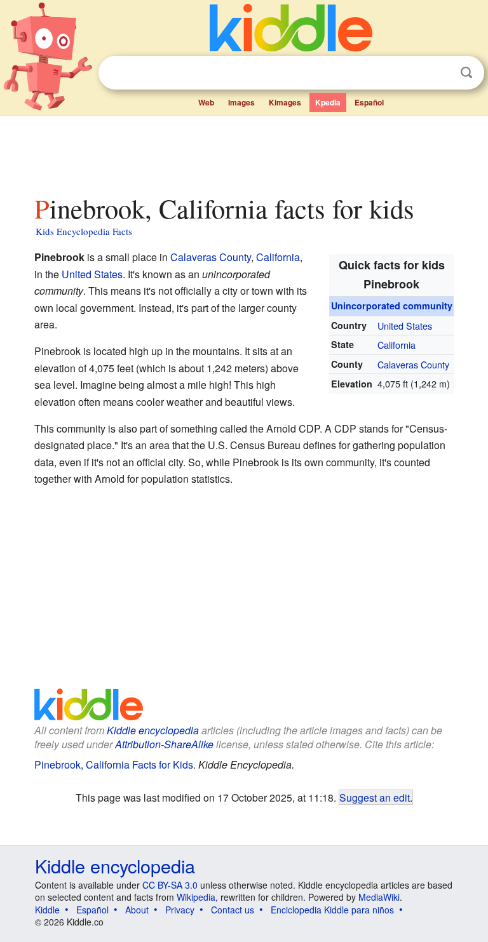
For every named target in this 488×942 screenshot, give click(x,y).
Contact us (232, 909)
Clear (440, 73)
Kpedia (328, 102)
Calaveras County (413, 364)
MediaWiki (379, 897)
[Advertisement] (244, 152)
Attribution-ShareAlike (164, 744)
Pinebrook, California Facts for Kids (113, 764)
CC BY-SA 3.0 (170, 884)
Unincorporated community (391, 305)
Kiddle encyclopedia (153, 730)
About (137, 909)
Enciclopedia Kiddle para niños (332, 909)
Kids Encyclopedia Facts (84, 231)
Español (369, 102)
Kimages (285, 102)
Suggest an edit (374, 797)
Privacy (179, 909)
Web (206, 102)
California (396, 344)
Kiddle (47, 909)
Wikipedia (196, 897)
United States (404, 325)
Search (466, 72)
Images (241, 102)
